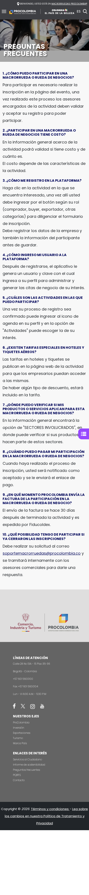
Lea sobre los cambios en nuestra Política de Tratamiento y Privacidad (46, 816)
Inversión (18, 727)
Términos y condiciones (50, 809)
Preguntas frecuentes (26, 770)
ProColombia (21, 722)
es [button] (79, 11)
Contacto (19, 780)
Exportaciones (21, 733)
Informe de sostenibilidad (29, 764)
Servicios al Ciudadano (27, 759)
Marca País (20, 743)
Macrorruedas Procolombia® (69, 3)
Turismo (18, 738)
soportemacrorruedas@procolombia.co (42, 553)
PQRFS (17, 775)
